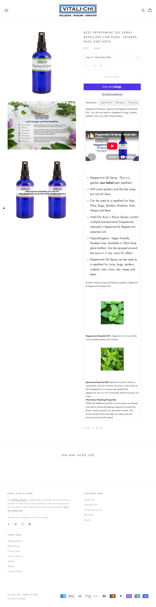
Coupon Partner (15, 571)
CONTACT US (90, 504)
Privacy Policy (14, 551)
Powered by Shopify (17, 598)
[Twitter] (97, 428)
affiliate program (19, 499)
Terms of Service (15, 556)
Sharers (11, 566)
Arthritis (11, 561)
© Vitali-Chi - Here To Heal (23, 594)
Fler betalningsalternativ (112, 93)
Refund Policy (14, 546)
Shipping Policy (15, 541)
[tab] (91, 102)
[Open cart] (150, 10)
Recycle (87, 519)
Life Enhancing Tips (93, 509)
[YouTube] (30, 524)
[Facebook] (93, 428)
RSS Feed (88, 514)
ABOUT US (89, 499)
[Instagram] (23, 524)
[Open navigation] (6, 10)
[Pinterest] (101, 428)
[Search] (143, 10)
